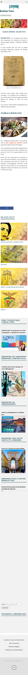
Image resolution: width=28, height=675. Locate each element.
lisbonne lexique (6, 15)
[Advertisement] (14, 188)
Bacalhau (4, 264)
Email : (3, 604)
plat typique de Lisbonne (14, 143)
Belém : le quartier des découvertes (12, 287)
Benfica (3, 309)
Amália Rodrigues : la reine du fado (12, 242)
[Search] (26, 2)
